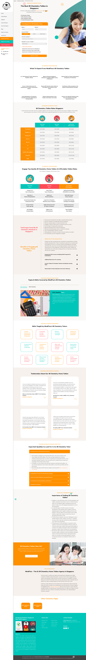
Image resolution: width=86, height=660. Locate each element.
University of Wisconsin (54, 586)
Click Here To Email (5, 54)
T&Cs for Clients (54, 622)
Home (2, 13)
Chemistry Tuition (20, 0)
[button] (81, 625)
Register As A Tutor (5, 41)
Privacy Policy (53, 625)
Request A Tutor (45, 620)
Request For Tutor (5, 38)
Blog (2, 29)
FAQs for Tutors (54, 620)
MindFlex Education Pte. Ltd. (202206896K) (42, 656)
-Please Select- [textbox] (25, 43)
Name (23, 27)
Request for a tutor (31, 556)
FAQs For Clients (4, 32)
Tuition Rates (4, 16)
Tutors (41, 10)
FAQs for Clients (45, 627)
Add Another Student (27, 46)
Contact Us (3, 35)
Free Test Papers (4, 26)
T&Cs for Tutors (54, 624)
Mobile (37, 27)
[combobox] (34, 44)
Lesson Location (26, 36)
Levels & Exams (4, 22)
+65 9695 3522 (5, 51)
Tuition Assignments (5, 44)
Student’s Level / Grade (28, 41)
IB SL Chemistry (23, 286)
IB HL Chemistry (32, 287)
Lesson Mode (25, 32)
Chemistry (38, 10)
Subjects (3, 19)
